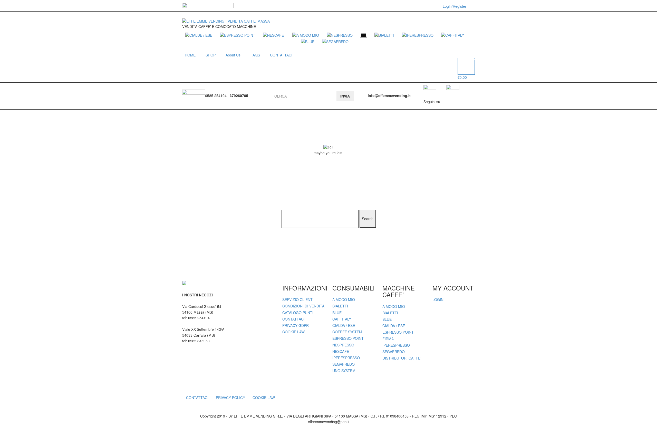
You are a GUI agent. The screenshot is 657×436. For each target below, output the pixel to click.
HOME (190, 54)
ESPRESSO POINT (348, 338)
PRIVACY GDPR (295, 325)
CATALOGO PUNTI (297, 312)
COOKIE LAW (293, 331)
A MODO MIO (343, 299)
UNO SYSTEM (343, 370)
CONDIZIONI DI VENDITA (303, 305)
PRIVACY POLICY (230, 397)
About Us (233, 54)
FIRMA (388, 338)
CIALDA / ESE (343, 325)
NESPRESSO (343, 344)
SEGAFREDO (343, 364)
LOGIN (437, 299)
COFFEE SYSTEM (347, 331)
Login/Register (454, 6)
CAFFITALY (341, 319)
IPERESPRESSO (346, 357)
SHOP (211, 54)
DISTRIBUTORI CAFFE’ (401, 358)
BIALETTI (340, 305)
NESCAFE (340, 351)
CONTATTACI (281, 54)
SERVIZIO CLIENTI (298, 299)
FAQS (255, 54)
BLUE (337, 312)
